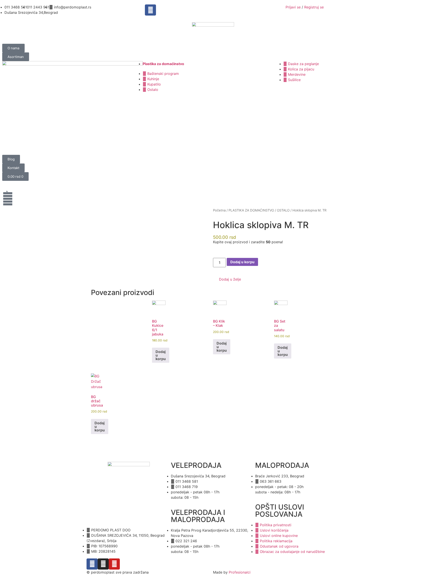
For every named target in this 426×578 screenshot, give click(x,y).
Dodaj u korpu (242, 262)
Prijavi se (293, 7)
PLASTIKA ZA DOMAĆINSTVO (251, 210)
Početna (219, 210)
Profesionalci (239, 572)
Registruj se (314, 7)
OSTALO (283, 210)
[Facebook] (150, 10)
